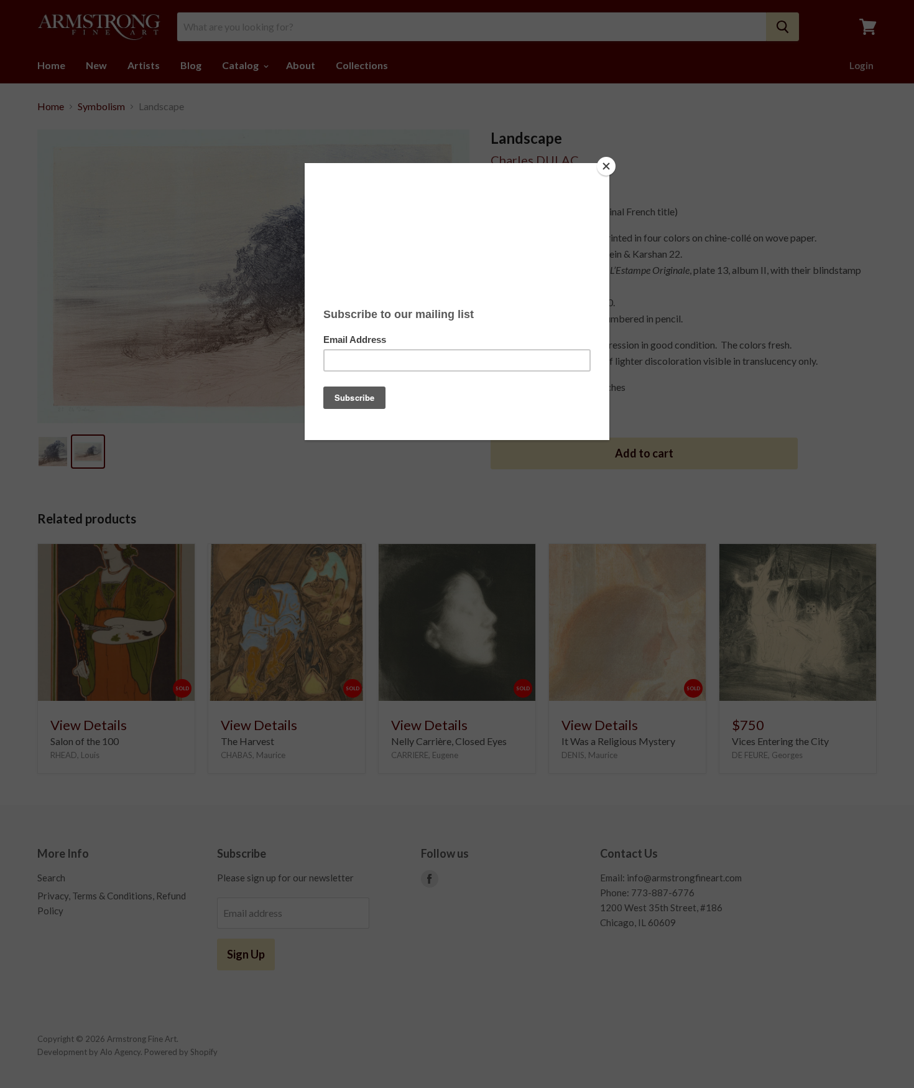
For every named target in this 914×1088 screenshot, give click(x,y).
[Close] (606, 166)
